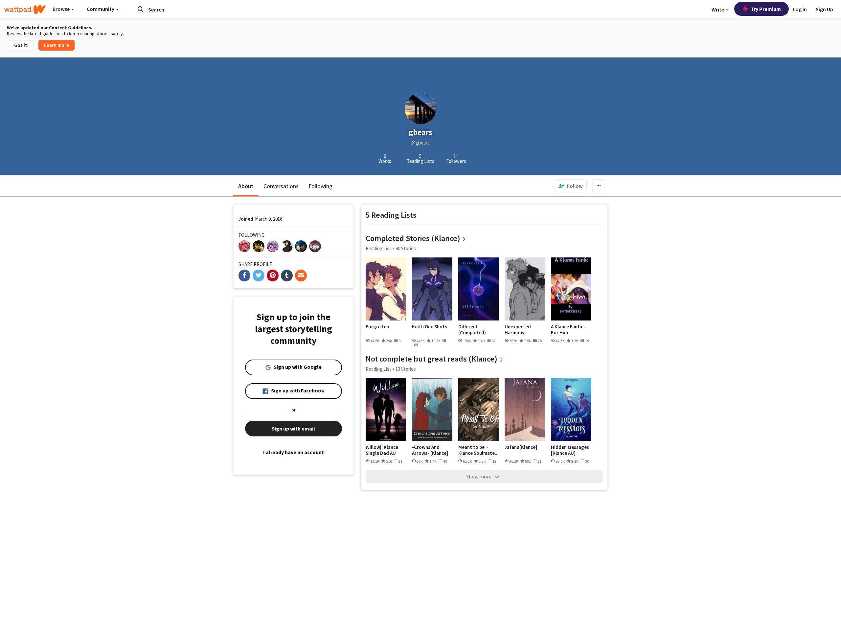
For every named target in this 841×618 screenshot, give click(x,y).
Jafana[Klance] (521, 447)
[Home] (25, 9)
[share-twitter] (258, 275)
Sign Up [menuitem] (824, 9)
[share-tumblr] (287, 275)
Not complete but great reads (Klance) (431, 359)
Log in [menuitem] (800, 9)
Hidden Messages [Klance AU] (570, 450)
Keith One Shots (429, 327)
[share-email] (301, 275)
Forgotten (377, 327)
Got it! (21, 45)
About (246, 186)
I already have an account (293, 452)
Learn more (56, 45)
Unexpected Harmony (518, 329)
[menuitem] (571, 185)
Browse (62, 9)
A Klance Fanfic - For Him (568, 329)
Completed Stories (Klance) (413, 238)
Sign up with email (293, 428)
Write (718, 9)
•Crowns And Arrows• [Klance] (430, 450)
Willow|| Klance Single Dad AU (382, 450)
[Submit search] (140, 9)
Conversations (281, 186)
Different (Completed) (472, 329)
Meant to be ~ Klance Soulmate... (478, 450)
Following (320, 186)
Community (101, 9)
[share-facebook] (244, 275)
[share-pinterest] (273, 275)
